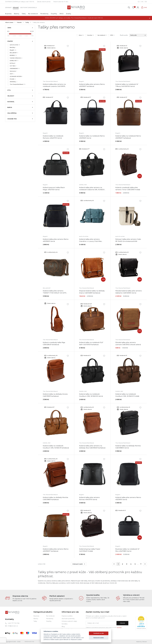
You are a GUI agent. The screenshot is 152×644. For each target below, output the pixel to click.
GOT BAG (13, 66)
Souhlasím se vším (99, 633)
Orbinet (144, 641)
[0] (133, 7)
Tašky (27, 22)
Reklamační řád (29, 641)
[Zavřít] (150, 18)
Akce (81, 35)
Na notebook (102, 35)
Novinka (90, 35)
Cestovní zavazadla (28, 7)
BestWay (13, 47)
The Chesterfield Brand (17, 84)
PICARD (13, 79)
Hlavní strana (9, 22)
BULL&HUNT (14, 52)
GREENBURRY (15, 68)
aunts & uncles (15, 44)
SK (142, 1)
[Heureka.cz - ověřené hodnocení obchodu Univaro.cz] (141, 623)
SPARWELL (13, 81)
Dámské (8, 7)
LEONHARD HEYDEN (16, 76)
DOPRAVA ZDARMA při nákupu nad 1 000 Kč (19, 1)
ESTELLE (13, 63)
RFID (112, 35)
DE (146, 1)
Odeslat (122, 623)
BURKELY (13, 55)
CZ (139, 1)
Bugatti (13, 50)
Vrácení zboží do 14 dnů (60, 1)
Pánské (16, 7)
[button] (138, 35)
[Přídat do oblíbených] (67, 45)
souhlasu (119, 627)
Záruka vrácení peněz (44, 1)
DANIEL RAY (14, 60)
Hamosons (13, 71)
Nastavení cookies (99, 637)
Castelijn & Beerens (16, 58)
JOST (12, 73)
